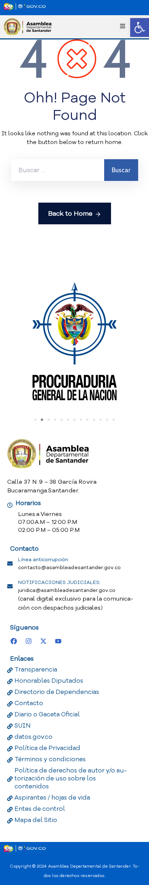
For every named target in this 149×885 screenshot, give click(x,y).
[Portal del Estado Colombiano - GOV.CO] (24, 6)
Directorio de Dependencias (56, 692)
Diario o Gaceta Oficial (47, 714)
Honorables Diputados (48, 681)
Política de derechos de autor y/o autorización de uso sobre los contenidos (70, 778)
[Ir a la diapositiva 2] (42, 420)
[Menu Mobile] (122, 26)
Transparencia (35, 669)
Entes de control (39, 809)
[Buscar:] (57, 170)
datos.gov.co (33, 737)
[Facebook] (13, 641)
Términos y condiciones (50, 759)
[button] (139, 27)
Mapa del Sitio (35, 820)
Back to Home (70, 213)
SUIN (22, 725)
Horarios (28, 503)
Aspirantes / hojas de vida (52, 797)
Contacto (28, 703)
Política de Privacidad (47, 748)
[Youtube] (58, 641)
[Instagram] (28, 641)
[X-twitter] (43, 641)
